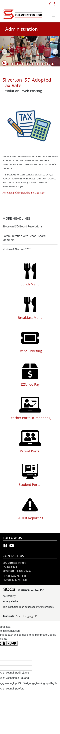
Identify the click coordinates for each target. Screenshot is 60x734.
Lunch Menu (30, 284)
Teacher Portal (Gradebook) (30, 418)
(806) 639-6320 (17, 580)
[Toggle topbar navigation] (54, 3)
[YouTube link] (11, 546)
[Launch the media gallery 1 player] (30, 124)
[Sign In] (49, 4)
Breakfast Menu (30, 317)
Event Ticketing (30, 351)
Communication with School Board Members (24, 238)
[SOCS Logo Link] (9, 589)
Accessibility (9, 595)
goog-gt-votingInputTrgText (43, 683)
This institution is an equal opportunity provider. (28, 606)
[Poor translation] (12, 643)
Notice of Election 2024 (16, 249)
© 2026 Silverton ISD (31, 590)
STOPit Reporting (30, 518)
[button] (53, 15)
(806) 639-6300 (17, 576)
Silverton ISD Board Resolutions (22, 226)
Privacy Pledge (10, 601)
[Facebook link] (5, 546)
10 (52, 64)
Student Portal (30, 484)
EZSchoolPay (30, 384)
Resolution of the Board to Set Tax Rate (23, 192)
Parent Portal (30, 451)
